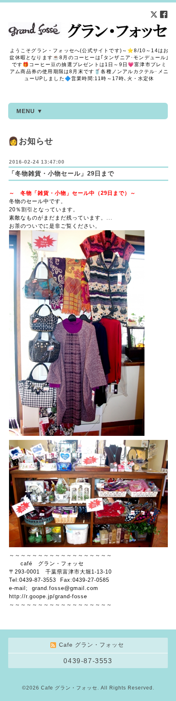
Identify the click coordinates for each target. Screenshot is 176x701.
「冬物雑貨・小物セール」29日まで (61, 173)
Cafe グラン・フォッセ (69, 688)
